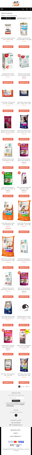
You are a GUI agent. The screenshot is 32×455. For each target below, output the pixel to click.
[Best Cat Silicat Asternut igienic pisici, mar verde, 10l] (8, 178)
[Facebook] (16, 415)
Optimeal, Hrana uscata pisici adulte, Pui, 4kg (8, 159)
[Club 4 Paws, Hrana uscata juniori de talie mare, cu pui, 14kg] (24, 121)
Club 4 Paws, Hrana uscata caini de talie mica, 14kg (24, 374)
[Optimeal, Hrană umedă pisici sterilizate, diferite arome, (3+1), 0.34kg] (24, 61)
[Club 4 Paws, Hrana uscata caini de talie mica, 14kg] (24, 365)
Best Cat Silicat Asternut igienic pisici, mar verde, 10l (8, 188)
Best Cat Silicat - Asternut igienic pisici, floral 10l (8, 346)
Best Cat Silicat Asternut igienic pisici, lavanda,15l (24, 159)
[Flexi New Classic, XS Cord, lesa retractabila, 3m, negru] (24, 307)
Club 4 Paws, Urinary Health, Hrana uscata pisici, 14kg (8, 259)
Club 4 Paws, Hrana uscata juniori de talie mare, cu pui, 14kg (24, 131)
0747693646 (16, 423)
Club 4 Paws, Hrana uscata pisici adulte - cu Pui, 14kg (24, 223)
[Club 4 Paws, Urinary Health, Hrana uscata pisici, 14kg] (8, 246)
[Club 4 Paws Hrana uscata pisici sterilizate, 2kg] (8, 210)
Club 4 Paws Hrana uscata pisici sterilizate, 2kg (8, 223)
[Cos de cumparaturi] (26, 9)
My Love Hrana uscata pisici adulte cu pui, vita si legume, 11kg (8, 131)
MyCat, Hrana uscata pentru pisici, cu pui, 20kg (24, 346)
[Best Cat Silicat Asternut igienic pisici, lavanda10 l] (24, 279)
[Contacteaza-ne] (23, 9)
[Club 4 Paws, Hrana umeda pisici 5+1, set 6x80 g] (8, 93)
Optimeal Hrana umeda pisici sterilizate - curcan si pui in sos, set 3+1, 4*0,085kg (8, 74)
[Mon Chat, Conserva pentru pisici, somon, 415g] (8, 29)
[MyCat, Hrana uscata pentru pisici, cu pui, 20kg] (24, 336)
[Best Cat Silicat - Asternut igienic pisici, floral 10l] (8, 336)
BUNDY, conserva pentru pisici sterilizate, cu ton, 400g (24, 38)
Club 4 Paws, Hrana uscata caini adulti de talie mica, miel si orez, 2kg (8, 317)
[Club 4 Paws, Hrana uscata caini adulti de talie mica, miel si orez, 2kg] (8, 307)
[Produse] (2, 9)
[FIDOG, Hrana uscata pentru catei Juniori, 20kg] (24, 178)
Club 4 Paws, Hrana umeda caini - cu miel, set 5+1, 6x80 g (24, 102)
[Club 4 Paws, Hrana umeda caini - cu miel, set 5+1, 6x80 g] (24, 93)
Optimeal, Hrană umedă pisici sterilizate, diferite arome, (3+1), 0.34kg (24, 74)
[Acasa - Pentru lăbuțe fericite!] (16, 3)
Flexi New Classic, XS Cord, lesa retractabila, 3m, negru (24, 317)
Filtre (9, 18)
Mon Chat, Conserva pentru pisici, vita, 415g (8, 374)
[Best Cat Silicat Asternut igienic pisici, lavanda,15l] (24, 150)
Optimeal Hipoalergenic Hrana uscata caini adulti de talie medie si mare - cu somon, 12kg (24, 259)
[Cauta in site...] (30, 9)
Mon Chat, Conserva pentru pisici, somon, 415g (8, 38)
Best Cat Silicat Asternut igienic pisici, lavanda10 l (24, 288)
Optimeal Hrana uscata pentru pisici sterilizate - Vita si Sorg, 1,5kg (8, 288)
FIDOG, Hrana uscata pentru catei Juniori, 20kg (24, 188)
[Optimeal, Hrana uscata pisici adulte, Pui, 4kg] (8, 150)
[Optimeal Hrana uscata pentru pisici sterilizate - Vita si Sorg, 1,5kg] (8, 278)
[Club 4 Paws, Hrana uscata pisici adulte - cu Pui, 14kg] (24, 210)
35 (26, 386)
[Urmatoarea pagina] (29, 387)
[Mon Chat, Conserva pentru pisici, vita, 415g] (8, 365)
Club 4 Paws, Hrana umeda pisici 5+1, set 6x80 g (8, 102)
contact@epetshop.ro (16, 425)
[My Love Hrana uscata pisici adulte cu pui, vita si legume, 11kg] (8, 121)
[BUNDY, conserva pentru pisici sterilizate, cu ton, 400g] (24, 29)
